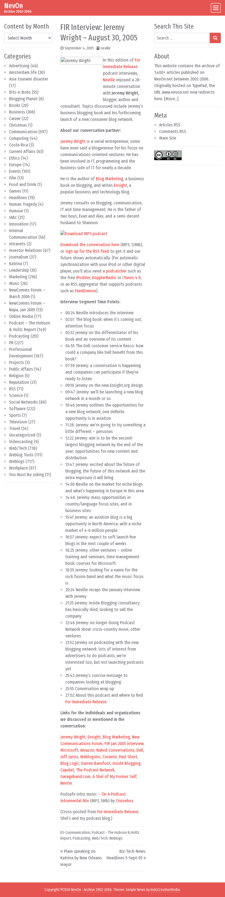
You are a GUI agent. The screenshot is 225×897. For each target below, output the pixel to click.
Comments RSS (172, 131)
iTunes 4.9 (131, 277)
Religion (16, 375)
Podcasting (19, 336)
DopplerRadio (104, 277)
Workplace (18, 468)
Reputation (19, 382)
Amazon (87, 750)
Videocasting (21, 441)
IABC (13, 217)
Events (15, 171)
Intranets (17, 243)
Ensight (120, 185)
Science (16, 395)
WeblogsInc (90, 756)
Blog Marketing (109, 178)
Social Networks (23, 402)
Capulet (67, 770)
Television (18, 421)
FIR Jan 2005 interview (124, 743)
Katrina (15, 263)
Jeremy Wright (73, 141)
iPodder (83, 277)
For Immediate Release (85, 701)
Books (14, 105)
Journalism (18, 257)
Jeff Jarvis (69, 756)
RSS (12, 388)
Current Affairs (22, 151)
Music (14, 283)
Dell (139, 750)
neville (106, 48)
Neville (109, 79)
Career (15, 118)
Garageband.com (75, 776)
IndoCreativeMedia (165, 889)
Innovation (19, 224)
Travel (14, 428)
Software (17, 408)
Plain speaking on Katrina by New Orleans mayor (81, 858)
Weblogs (16, 461)
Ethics (14, 158)
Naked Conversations (115, 750)
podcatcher (116, 271)
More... (171, 98)
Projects (16, 362)
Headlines (18, 197)
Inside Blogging (126, 763)
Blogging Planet (23, 98)
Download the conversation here (89, 244)
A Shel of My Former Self (114, 776)
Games (15, 191)
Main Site (167, 138)
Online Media (21, 316)
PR (11, 342)
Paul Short (128, 756)
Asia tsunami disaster (28, 79)
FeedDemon (85, 290)
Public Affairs (21, 369)
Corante (110, 756)
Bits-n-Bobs (20, 92)
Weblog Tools (21, 454)
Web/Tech (18, 448)
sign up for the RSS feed (87, 251)
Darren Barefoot (96, 763)
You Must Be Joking (26, 474)
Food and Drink (22, 184)
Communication (23, 131)
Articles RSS (169, 124)
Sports (15, 415)
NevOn (13, 5)
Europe (15, 164)
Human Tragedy (23, 204)
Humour (16, 210)
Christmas (18, 125)
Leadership (19, 270)
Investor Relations (25, 250)
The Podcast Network (95, 770)
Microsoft (69, 750)
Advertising (19, 65)
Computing (19, 138)
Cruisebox (124, 800)
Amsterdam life (23, 72)
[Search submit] (215, 38)
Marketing (18, 276)
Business (17, 112)
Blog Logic (69, 763)
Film (12, 177)
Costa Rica (18, 145)
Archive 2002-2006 (98, 889)
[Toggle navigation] (216, 8)
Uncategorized (22, 435)
